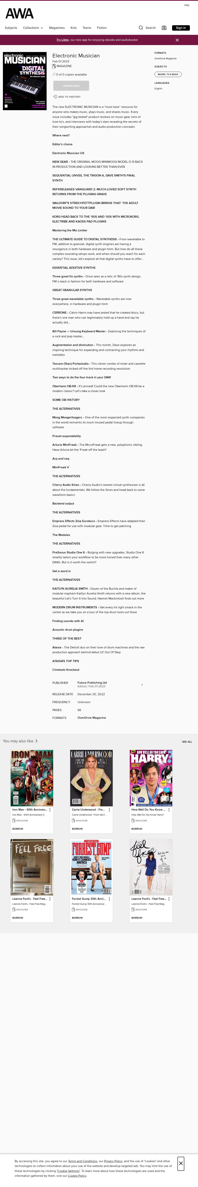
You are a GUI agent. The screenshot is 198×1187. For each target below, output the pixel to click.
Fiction (102, 28)
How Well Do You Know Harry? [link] (149, 810)
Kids (74, 28)
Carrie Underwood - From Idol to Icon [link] (89, 810)
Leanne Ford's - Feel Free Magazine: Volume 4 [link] (149, 899)
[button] (147, 28)
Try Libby (62, 40)
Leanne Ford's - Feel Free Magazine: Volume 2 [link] (30, 899)
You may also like (18, 741)
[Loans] (164, 28)
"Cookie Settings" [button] (68, 1171)
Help (186, 5)
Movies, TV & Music (168, 74)
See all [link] (187, 742)
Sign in (181, 28)
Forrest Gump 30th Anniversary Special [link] (89, 899)
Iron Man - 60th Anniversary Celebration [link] (30, 810)
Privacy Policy (113, 1161)
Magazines (57, 28)
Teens (87, 28)
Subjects (11, 28)
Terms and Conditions (82, 1161)
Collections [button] (32, 28)
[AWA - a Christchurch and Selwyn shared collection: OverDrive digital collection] (19, 13)
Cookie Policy (77, 1176)
